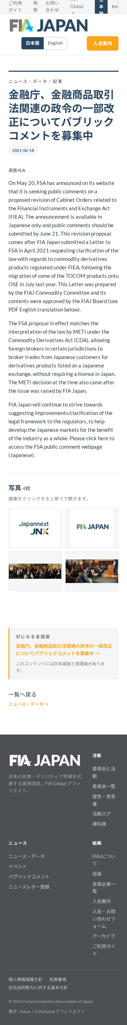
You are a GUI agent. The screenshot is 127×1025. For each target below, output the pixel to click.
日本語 (33, 43)
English (55, 43)
